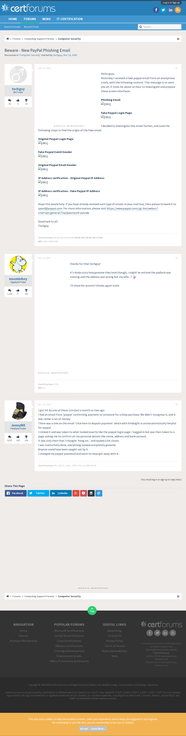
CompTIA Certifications (69, 636)
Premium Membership (23, 641)
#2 (177, 258)
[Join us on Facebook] (156, 9)
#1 (177, 68)
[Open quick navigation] (178, 38)
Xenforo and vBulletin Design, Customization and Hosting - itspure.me (123, 684)
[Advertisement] (68, 97)
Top (92, 611)
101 (26, 294)
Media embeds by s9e (163, 646)
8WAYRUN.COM (161, 659)
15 (26, 103)
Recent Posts (31, 26)
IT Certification (70, 19)
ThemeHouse (161, 653)
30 (10, 103)
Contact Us (115, 636)
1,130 (9, 294)
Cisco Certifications (69, 641)
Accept (84, 728)
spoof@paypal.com (50, 208)
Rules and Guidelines (114, 651)
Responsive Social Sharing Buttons (160, 662)
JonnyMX (18, 425)
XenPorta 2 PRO (152, 656)
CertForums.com (161, 665)
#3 (177, 404)
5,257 (9, 440)
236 (26, 440)
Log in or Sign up (171, 2)
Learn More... (98, 728)
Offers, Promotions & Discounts (69, 661)
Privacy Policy (114, 641)
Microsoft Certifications (69, 630)
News (46, 19)
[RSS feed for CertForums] (177, 9)
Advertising (115, 630)
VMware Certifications (69, 646)
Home (13, 19)
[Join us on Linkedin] (170, 9)
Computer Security (30, 55)
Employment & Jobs (69, 656)
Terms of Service (114, 646)
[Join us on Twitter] (163, 9)
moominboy (18, 279)
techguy (57, 55)
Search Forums (12, 26)
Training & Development (69, 651)
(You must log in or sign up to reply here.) (161, 479)
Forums (30, 19)
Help (115, 656)
